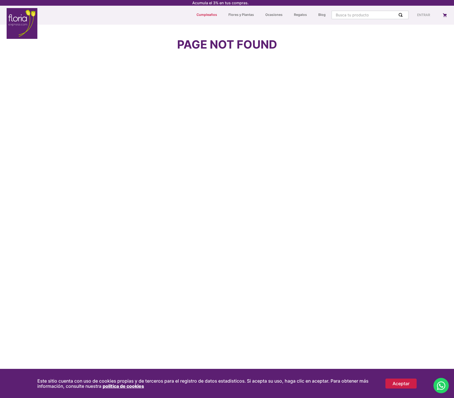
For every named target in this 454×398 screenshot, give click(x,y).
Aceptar (401, 383)
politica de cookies (123, 386)
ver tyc (256, 2)
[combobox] (370, 14)
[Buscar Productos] (401, 15)
